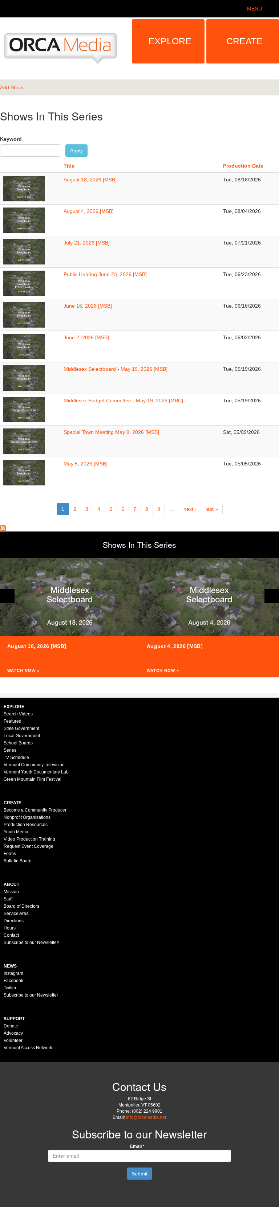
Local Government (22, 735)
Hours (10, 928)
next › (190, 509)
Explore (169, 41)
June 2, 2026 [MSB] (86, 337)
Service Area (16, 913)
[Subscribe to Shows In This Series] (3, 528)
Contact (11, 935)
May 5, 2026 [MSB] (86, 464)
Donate (11, 1026)
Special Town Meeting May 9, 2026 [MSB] (111, 432)
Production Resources (26, 824)
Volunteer (13, 1040)
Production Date (243, 166)
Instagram (13, 973)
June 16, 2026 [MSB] (88, 306)
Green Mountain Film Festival (32, 779)
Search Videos (18, 714)
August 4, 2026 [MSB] (89, 211)
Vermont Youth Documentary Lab (36, 772)
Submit (139, 1174)
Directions (14, 920)
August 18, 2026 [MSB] (90, 179)
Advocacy (13, 1033)
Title (69, 166)
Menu (254, 9)
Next (271, 596)
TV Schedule (16, 757)
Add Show (11, 87)
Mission (11, 891)
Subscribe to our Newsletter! (31, 942)
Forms (10, 853)
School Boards (18, 743)
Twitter (10, 987)
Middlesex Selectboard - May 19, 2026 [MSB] (115, 369)
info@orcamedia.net (146, 1117)
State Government (21, 728)
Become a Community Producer (35, 810)
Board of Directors (21, 906)
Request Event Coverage (28, 846)
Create (244, 41)
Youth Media (16, 831)
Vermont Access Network (28, 1047)
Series (10, 750)
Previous (7, 596)
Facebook (13, 980)
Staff (8, 899)
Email (137, 1146)
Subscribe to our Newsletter (31, 995)
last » (212, 509)
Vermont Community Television (34, 764)
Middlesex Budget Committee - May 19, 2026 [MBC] (123, 400)
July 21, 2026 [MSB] (87, 243)
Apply (76, 150)
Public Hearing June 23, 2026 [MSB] (105, 274)
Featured (12, 721)
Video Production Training (29, 839)
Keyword (11, 139)
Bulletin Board (18, 860)
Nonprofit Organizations (27, 817)
